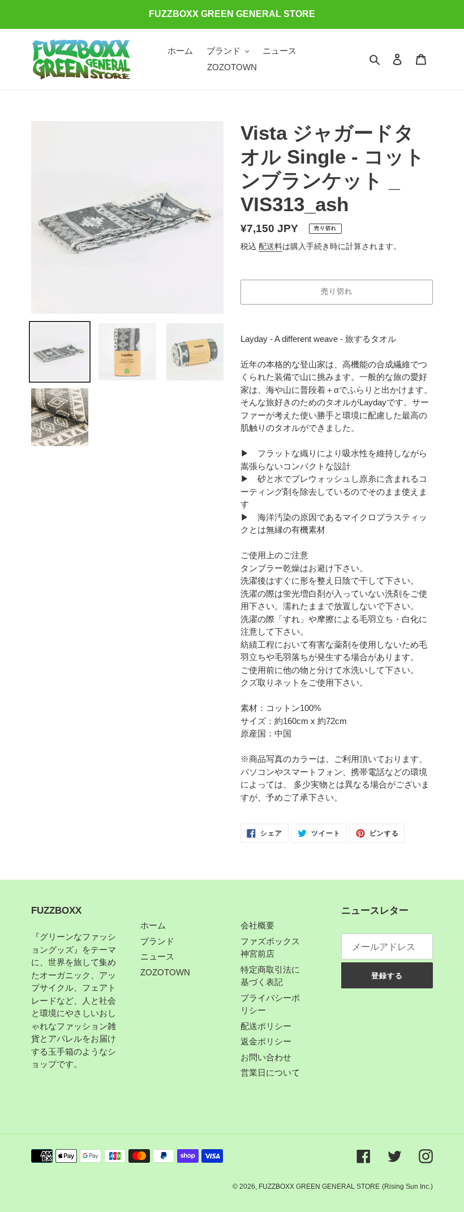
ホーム (153, 925)
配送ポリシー (265, 1026)
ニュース (157, 956)
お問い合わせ (265, 1057)
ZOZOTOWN (165, 972)
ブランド (157, 941)
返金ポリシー (265, 1041)
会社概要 (257, 925)
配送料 (270, 246)
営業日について (270, 1072)
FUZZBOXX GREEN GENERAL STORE (319, 1186)
